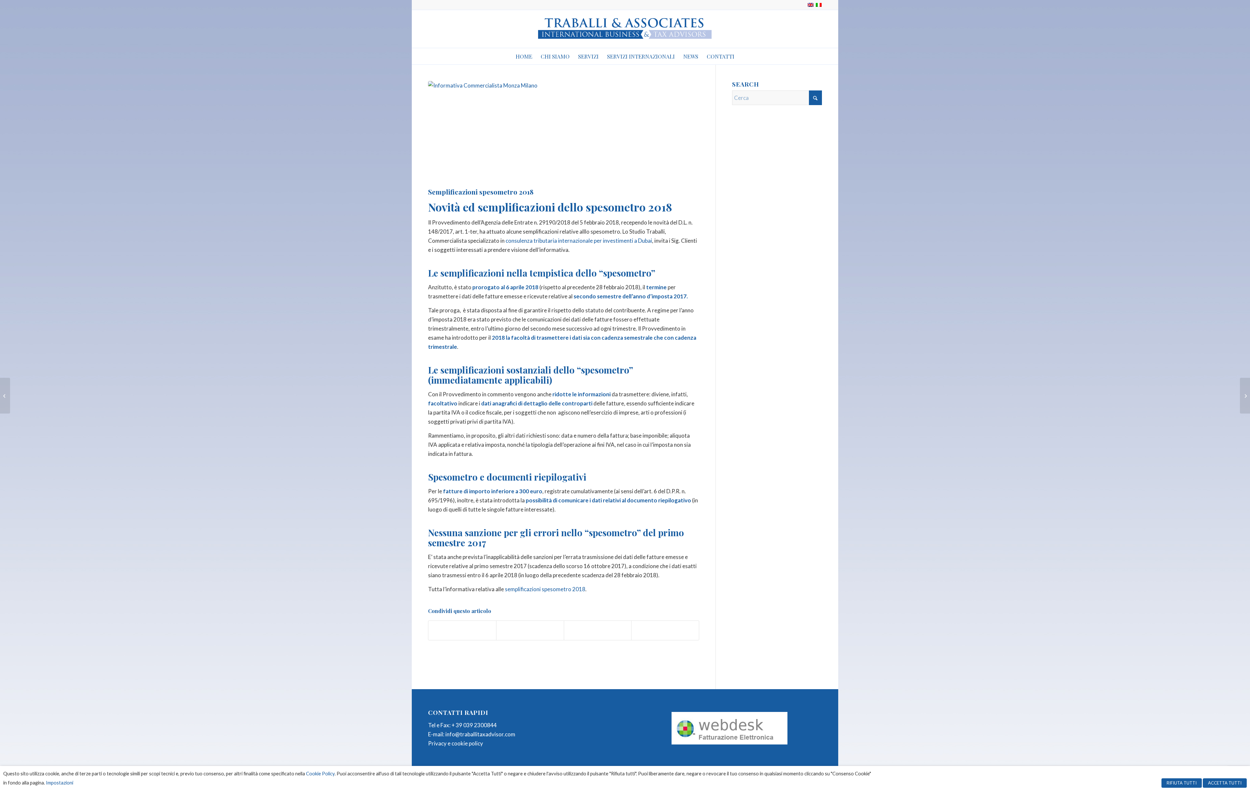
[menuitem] (523, 56)
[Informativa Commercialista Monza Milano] (563, 132)
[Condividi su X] (530, 630)
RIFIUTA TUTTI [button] (1182, 782)
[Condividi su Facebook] (462, 630)
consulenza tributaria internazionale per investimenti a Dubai (579, 240)
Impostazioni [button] (59, 782)
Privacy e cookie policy (455, 743)
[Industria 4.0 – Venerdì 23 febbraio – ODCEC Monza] (1245, 396)
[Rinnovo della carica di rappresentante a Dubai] (5, 396)
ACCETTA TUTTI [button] (1225, 782)
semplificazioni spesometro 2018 (545, 589)
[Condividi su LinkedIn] (598, 630)
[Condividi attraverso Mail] (665, 630)
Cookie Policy (320, 773)
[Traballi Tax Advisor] (625, 29)
